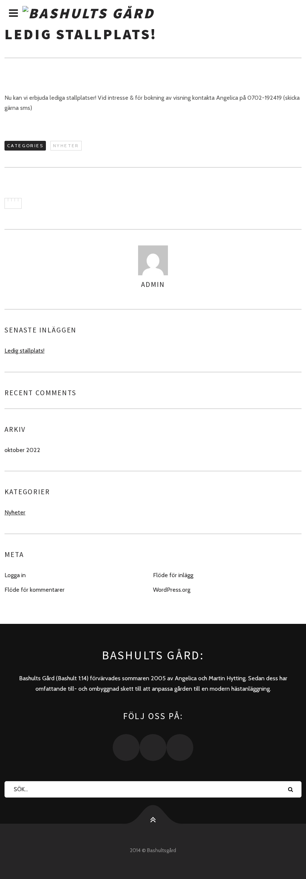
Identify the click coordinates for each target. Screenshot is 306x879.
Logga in (15, 575)
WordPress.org (171, 589)
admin (153, 284)
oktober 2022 (22, 450)
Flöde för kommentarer (34, 589)
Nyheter (66, 145)
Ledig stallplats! (24, 350)
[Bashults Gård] (153, 13)
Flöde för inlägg (173, 575)
